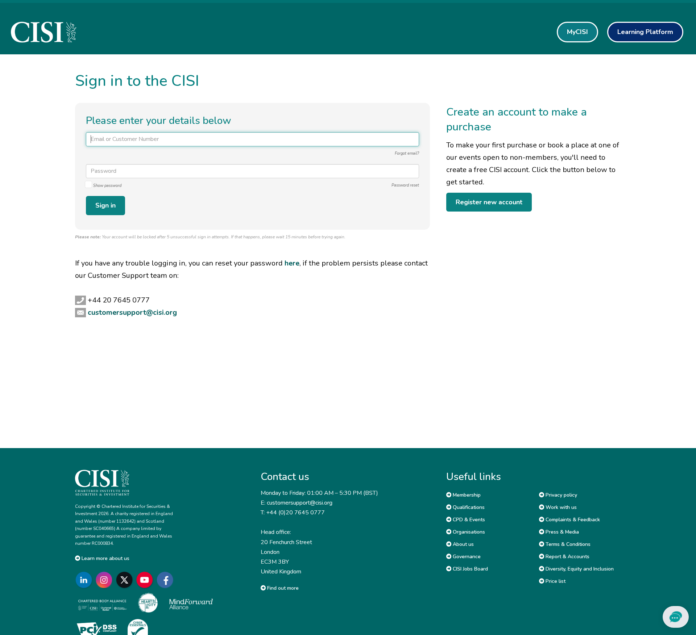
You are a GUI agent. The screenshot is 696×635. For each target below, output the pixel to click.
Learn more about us (104, 558)
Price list (555, 581)
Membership (466, 495)
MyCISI (577, 32)
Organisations (468, 532)
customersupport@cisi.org (132, 312)
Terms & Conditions (567, 544)
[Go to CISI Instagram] (105, 579)
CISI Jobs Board (469, 568)
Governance (466, 556)
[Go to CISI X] (126, 579)
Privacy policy (560, 495)
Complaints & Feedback (572, 519)
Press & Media (561, 532)
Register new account (489, 202)
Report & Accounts (566, 556)
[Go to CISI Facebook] (166, 579)
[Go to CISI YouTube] (146, 579)
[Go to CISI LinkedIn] (85, 579)
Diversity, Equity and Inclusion (579, 568)
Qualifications (468, 507)
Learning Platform (645, 32)
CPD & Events (468, 519)
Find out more (282, 588)
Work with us (560, 507)
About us (462, 544)
